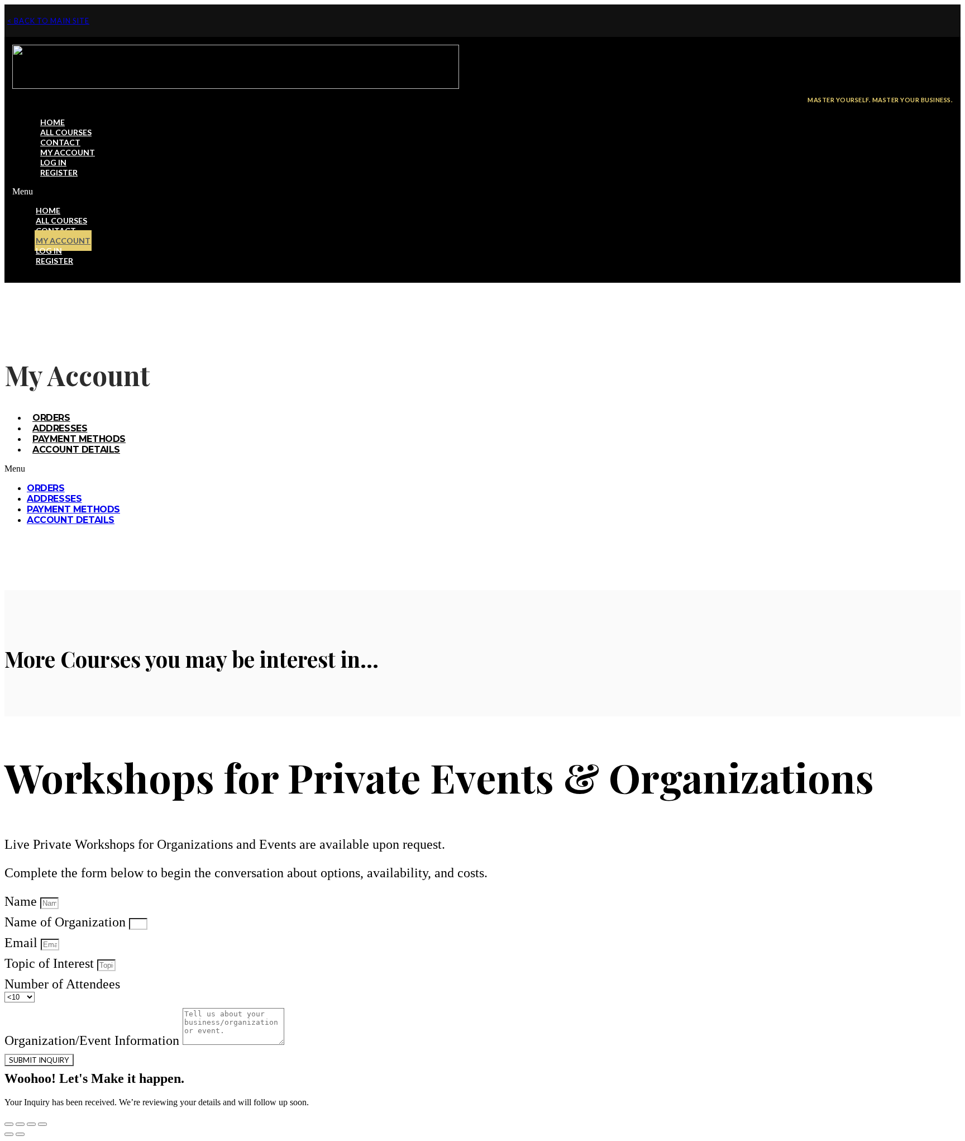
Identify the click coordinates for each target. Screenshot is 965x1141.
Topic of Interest (50, 963)
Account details (76, 449)
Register (59, 172)
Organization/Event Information (93, 1040)
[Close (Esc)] (8, 1124)
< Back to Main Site (48, 20)
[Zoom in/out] (42, 1124)
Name (22, 901)
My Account (67, 152)
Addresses (59, 428)
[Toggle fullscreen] (31, 1124)
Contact (60, 142)
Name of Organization (66, 922)
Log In (53, 162)
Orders (51, 417)
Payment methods (79, 439)
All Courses (66, 132)
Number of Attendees (62, 984)
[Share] (20, 1124)
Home (52, 122)
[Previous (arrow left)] (8, 1134)
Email (22, 942)
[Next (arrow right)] (20, 1134)
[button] (482, 192)
